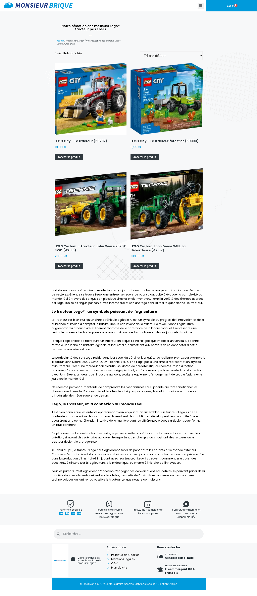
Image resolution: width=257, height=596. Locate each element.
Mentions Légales (145, 584)
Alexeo (173, 584)
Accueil (60, 40)
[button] (201, 6)
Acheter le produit (68, 157)
